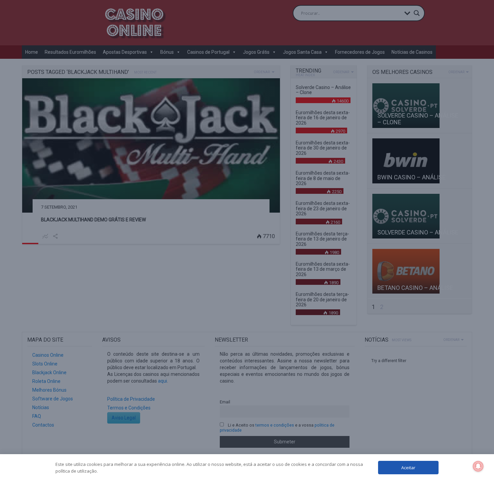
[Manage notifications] (478, 466)
